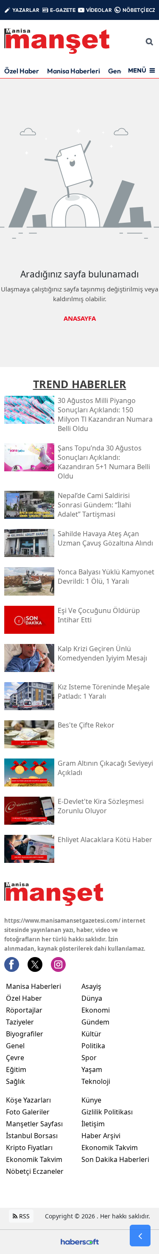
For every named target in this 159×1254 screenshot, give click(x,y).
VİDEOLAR (99, 10)
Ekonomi (95, 1010)
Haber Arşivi (100, 1135)
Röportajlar (24, 1010)
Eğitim (16, 1069)
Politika (93, 1045)
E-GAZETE (62, 10)
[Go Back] (140, 1236)
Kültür (91, 1033)
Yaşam (91, 1069)
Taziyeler (20, 1022)
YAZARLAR (25, 10)
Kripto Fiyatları (29, 1147)
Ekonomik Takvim (34, 1159)
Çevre (15, 1057)
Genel (15, 1045)
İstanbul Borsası (32, 1135)
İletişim (93, 1123)
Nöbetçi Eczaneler (35, 1171)
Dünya (91, 998)
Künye (91, 1100)
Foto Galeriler (28, 1112)
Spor (89, 1057)
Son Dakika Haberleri (115, 1159)
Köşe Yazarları (28, 1100)
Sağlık (15, 1081)
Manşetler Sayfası (34, 1123)
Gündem (95, 1022)
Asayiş (91, 986)
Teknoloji (95, 1081)
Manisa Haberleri (73, 71)
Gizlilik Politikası (107, 1112)
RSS (23, 1216)
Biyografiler (24, 1033)
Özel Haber (21, 71)
